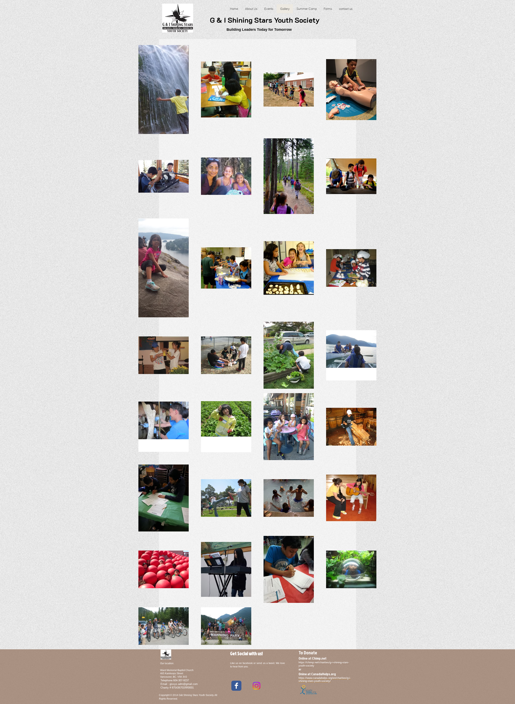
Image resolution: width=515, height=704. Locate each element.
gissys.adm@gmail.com (184, 684)
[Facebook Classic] (236, 686)
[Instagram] (256, 686)
